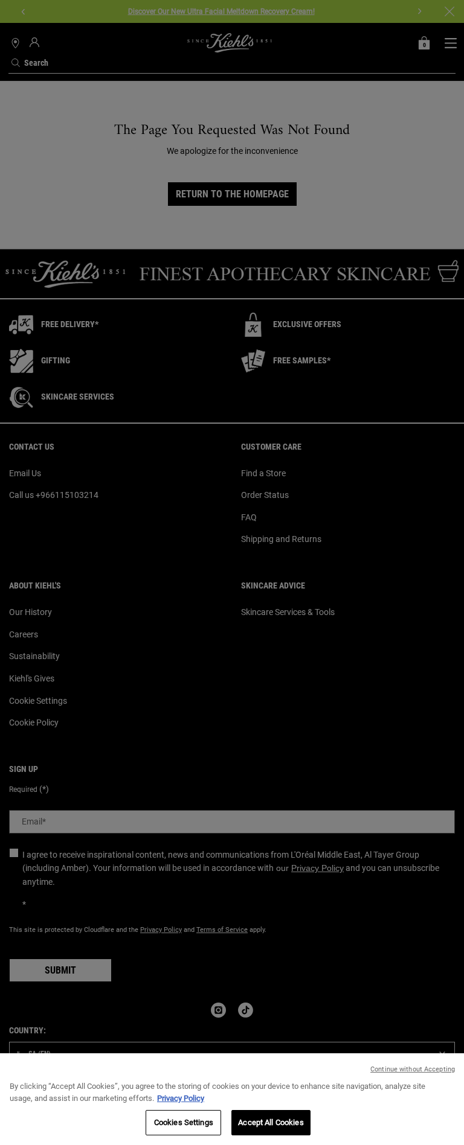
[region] (232, 1099)
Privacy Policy (180, 1098)
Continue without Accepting (412, 1069)
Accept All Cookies (270, 1122)
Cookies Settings (183, 1122)
